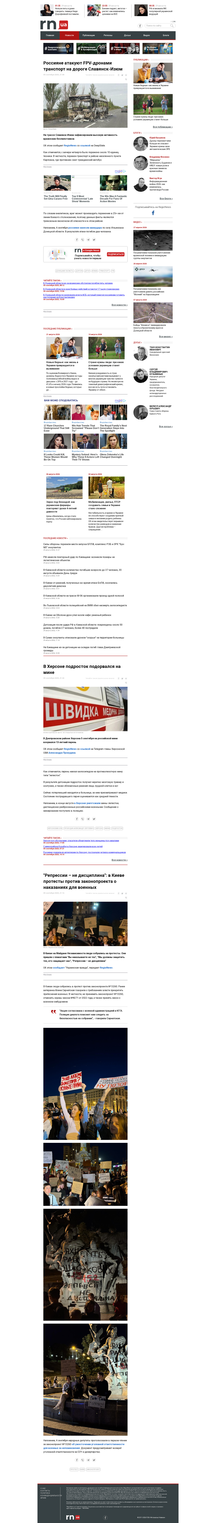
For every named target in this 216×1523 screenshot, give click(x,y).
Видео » (137, 222)
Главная (50, 35)
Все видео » (166, 336)
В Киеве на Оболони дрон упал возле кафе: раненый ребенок (77, 615)
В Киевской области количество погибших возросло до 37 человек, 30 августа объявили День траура (82, 572)
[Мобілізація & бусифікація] (91, 53)
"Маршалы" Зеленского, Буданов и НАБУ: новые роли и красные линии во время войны (161, 165)
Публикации (89, 35)
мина (107, 828)
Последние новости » (55, 538)
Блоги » (137, 133)
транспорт (104, 271)
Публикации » (141, 60)
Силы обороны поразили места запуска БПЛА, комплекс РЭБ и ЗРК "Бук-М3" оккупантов (84, 546)
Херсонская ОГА (55, 828)
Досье (127, 35)
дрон (87, 271)
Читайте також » (52, 280)
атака (94, 271)
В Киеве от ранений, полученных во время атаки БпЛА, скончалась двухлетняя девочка (80, 584)
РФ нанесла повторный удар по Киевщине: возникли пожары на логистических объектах (79, 559)
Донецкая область (64, 271)
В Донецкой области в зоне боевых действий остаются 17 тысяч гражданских (81, 289)
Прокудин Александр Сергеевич (79, 828)
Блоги (166, 35)
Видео (146, 35)
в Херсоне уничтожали (87, 803)
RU (175, 21)
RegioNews (70, 145)
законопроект (93, 1469)
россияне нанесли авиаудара (85, 227)
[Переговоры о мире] (124, 53)
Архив (43, 1498)
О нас (43, 1488)
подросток (117, 828)
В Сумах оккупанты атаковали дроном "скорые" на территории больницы (83, 637)
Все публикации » (163, 127)
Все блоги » (166, 198)
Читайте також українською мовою (100, 75)
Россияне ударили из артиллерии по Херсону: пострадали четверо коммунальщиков (84, 852)
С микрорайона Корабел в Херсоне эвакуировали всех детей (73, 846)
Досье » (137, 342)
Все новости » (120, 305)
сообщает (59, 967)
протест (74, 1469)
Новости (69, 35)
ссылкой (85, 145)
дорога (79, 271)
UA (171, 21)
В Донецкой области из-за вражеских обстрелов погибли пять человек (78, 283)
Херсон (99, 828)
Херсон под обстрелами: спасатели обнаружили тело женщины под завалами (81, 840)
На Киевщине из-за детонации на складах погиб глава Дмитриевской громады (81, 649)
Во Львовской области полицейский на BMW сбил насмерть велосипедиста (85, 605)
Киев (82, 1469)
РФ (113, 271)
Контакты (45, 1491)
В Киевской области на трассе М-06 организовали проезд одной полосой (83, 595)
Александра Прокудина (62, 752)
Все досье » (166, 426)
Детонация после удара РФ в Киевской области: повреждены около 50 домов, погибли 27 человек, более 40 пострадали (82, 626)
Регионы (108, 35)
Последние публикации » (57, 329)
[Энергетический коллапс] (58, 53)
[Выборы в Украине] (158, 53)
